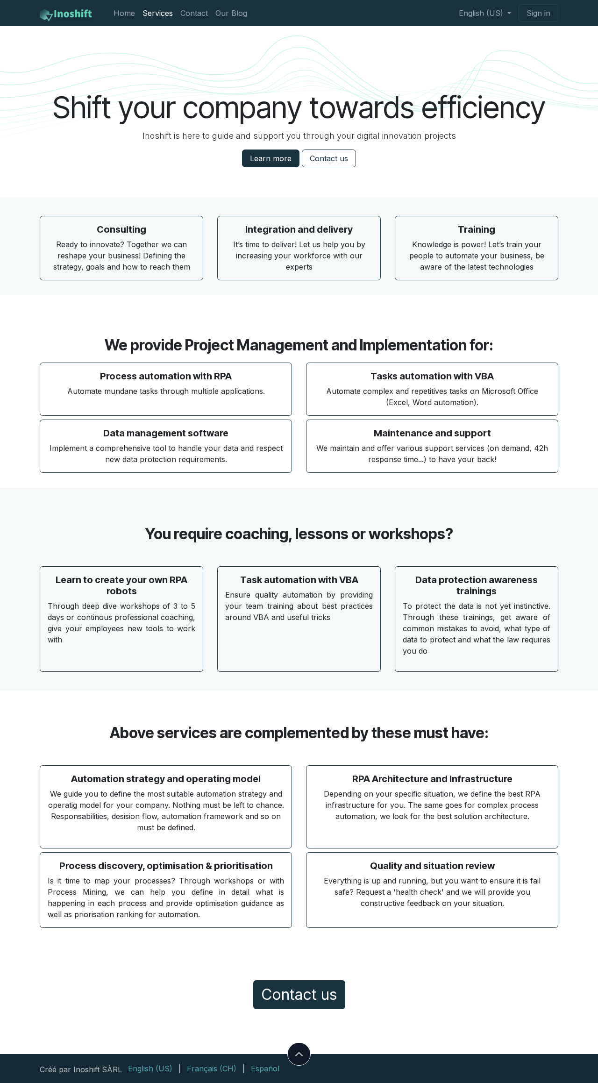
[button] (299, 1054)
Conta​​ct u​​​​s (329, 158)
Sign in (538, 13)
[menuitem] (124, 13)
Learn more (271, 158)
